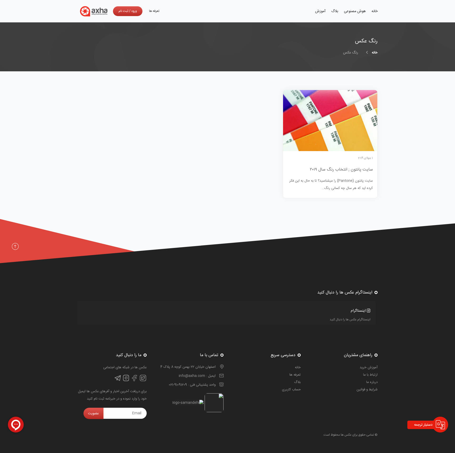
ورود (134, 11)
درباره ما (372, 382)
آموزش (320, 11)
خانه (375, 11)
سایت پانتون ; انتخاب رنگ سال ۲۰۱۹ (341, 169)
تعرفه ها (154, 11)
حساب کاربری (291, 389)
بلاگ (334, 11)
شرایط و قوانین (367, 389)
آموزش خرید (369, 367)
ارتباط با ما (370, 375)
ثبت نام (123, 11)
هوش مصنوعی (355, 11)
